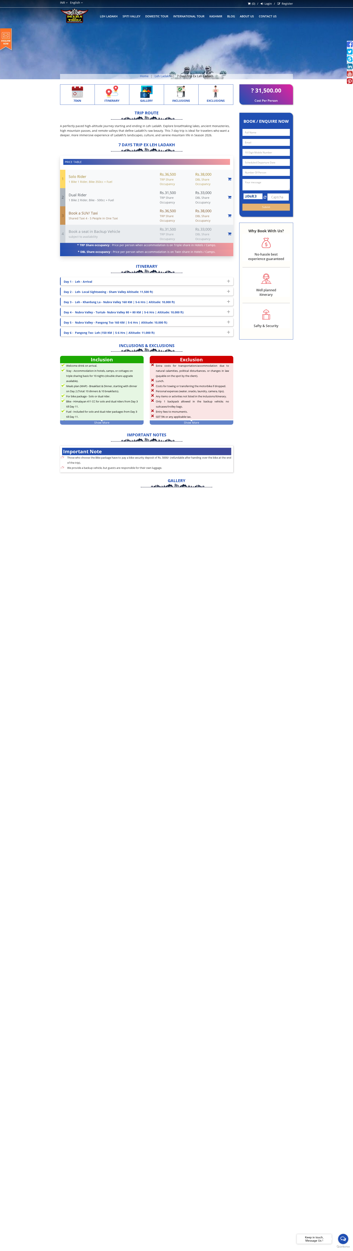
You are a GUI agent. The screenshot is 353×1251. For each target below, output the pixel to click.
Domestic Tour (156, 16)
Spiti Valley (131, 16)
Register (287, 4)
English (75, 2)
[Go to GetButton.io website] (343, 1246)
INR (63, 2)
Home (144, 76)
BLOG (231, 16)
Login (268, 4)
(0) (253, 4)
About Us (247, 16)
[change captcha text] (265, 197)
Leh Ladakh (109, 16)
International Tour (188, 16)
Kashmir (215, 16)
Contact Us (268, 16)
